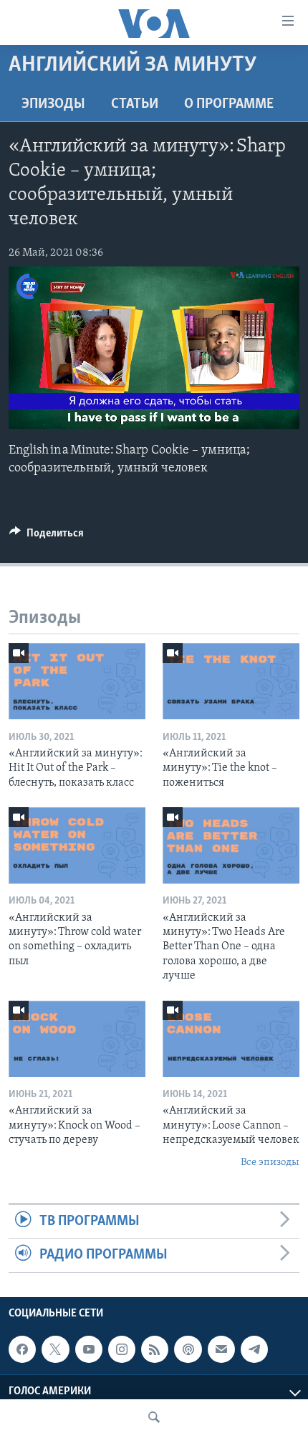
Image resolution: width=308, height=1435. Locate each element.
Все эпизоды (270, 1162)
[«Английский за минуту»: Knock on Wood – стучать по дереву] (77, 1039)
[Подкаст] (187, 1349)
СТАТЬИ (134, 104)
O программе (229, 104)
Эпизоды (53, 104)
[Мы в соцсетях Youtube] (88, 1349)
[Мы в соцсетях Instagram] (121, 1349)
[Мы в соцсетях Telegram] (254, 1349)
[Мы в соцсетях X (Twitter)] (55, 1349)
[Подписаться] (221, 1349)
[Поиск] (154, 1417)
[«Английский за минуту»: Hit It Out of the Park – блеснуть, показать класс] (77, 681)
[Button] (46, 536)
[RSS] (154, 1349)
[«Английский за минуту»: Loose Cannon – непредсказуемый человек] (231, 1039)
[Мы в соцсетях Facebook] (22, 1349)
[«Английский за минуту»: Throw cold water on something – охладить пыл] (77, 845)
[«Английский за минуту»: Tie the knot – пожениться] (231, 681)
